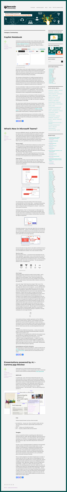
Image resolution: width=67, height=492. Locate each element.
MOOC (60, 110)
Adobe (55, 90)
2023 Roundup (51, 163)
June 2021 (50, 206)
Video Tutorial (51, 81)
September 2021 (51, 203)
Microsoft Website (20, 350)
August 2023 (51, 180)
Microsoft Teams (55, 110)
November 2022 (51, 189)
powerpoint (56, 117)
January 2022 (51, 199)
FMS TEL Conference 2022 (58, 7)
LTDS (50, 110)
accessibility (51, 90)
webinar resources (52, 128)
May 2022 (50, 195)
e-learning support (40, 7)
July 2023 (50, 181)
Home (50, 7)
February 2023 (51, 186)
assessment (59, 93)
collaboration (51, 98)
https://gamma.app (40, 371)
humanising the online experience (55, 107)
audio (50, 95)
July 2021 (50, 205)
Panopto (58, 115)
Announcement (51, 68)
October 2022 (51, 190)
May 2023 (50, 183)
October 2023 (51, 178)
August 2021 (51, 204)
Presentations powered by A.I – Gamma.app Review (20, 363)
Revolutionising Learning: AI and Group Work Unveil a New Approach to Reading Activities (55, 159)
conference (57, 98)
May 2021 (50, 207)
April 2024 (50, 173)
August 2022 (51, 192)
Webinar (50, 82)
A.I (4, 47)
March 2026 (51, 171)
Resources (59, 119)
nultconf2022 (51, 112)
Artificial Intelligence (8, 47)
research (54, 119)
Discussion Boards (52, 102)
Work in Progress (51, 83)
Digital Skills (6, 48)
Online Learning (52, 114)
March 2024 (51, 174)
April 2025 (50, 172)
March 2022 (51, 197)
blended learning (52, 97)
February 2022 (51, 198)
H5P (53, 105)
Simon (5, 43)
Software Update (51, 79)
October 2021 (51, 202)
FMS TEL (5, 487)
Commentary (6, 46)
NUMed (56, 112)
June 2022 (50, 194)
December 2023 (51, 176)
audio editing (55, 95)
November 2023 (51, 177)
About (46, 7)
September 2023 (51, 179)
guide (50, 105)
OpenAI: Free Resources (52, 145)
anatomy (60, 90)
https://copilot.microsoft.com (23, 43)
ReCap (50, 119)
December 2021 (51, 200)
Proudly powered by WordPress (12, 487)
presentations (6, 377)
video (50, 126)
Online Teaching (52, 115)
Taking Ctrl (50, 80)
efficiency (58, 102)
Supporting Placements (52, 143)
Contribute (33, 7)
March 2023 (51, 185)
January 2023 (51, 187)
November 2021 (51, 201)
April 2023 (50, 184)
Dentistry (50, 100)
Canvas (58, 97)
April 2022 (50, 196)
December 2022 (51, 188)
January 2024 (51, 175)
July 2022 (50, 193)
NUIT (17, 349)
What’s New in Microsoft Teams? (20, 128)
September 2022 (51, 191)
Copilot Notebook (13, 37)
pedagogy (51, 117)
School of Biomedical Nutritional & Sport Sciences (55, 123)
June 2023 (50, 182)
